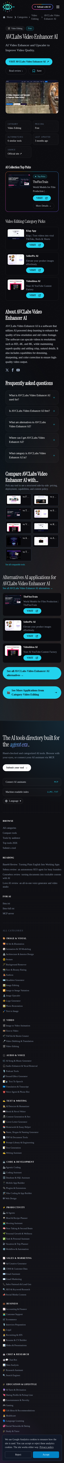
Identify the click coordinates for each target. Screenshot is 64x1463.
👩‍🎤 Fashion (8, 975)
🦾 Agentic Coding (12, 1167)
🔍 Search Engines (11, 1375)
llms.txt (6, 903)
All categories (9, 828)
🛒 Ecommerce (10, 1319)
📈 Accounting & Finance (15, 1309)
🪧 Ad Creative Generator (14, 1263)
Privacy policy (46, 1447)
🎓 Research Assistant (13, 1370)
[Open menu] (57, 6)
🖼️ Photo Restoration (13, 1006)
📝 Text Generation (12, 1147)
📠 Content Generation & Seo (16, 1116)
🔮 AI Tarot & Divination (14, 1390)
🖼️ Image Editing (11, 985)
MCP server (8, 913)
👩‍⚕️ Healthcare (9, 1415)
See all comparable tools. (15, 564)
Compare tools (10, 833)
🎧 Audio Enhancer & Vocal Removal (20, 1066)
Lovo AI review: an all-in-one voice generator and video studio (30, 885)
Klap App (31, 231)
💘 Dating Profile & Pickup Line (18, 1395)
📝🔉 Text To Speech (13, 1081)
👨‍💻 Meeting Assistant (13, 1223)
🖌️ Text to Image (11, 1011)
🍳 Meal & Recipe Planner (15, 1218)
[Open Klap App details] (16, 234)
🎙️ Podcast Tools (11, 1071)
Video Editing (35, 17)
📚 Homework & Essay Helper (17, 1127)
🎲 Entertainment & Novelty (16, 1400)
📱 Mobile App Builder (14, 1183)
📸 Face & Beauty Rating (14, 969)
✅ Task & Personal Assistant (16, 1238)
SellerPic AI (32, 256)
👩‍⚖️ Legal (7, 1329)
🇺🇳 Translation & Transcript (16, 1086)
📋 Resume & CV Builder (15, 1340)
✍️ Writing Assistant (12, 1153)
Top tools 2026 (10, 843)
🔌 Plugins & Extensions (14, 1188)
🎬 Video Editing (11, 1046)
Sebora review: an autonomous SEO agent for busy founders (32, 869)
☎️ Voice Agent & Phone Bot (16, 1092)
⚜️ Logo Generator (11, 1000)
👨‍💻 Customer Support (13, 1314)
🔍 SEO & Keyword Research (16, 1289)
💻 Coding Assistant (12, 1172)
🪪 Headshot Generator (13, 980)
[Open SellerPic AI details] (16, 259)
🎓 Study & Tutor (11, 1431)
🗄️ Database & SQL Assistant (16, 1177)
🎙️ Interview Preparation (14, 1324)
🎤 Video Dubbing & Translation (18, 1041)
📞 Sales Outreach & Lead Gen (17, 1284)
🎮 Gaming (8, 1405)
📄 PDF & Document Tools (15, 1137)
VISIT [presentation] (39, 198)
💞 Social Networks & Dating (16, 1426)
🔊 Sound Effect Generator (15, 1076)
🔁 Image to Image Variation (16, 990)
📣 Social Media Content (14, 1294)
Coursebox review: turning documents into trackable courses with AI (32, 876)
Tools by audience (11, 838)
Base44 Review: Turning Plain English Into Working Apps (31, 864)
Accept (46, 1454)
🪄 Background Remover (14, 964)
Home (10, 17)
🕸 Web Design (10, 1198)
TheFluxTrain (40, 182)
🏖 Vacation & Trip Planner (15, 1244)
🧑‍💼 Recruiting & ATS (12, 1335)
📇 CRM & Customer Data (15, 1268)
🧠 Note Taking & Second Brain (18, 1228)
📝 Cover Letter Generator (15, 1122)
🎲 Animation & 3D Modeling (17, 949)
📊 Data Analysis (11, 1365)
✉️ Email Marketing (12, 1279)
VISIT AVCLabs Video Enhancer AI (29, 61)
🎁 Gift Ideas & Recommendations (19, 1410)
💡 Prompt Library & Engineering (18, 1142)
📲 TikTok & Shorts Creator (16, 1036)
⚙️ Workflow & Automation (16, 1249)
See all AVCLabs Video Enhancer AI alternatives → (28, 673)
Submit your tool (17, 767)
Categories (22, 17)
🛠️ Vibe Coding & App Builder (17, 1193)
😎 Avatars (8, 959)
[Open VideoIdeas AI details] (16, 285)
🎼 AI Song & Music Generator (17, 1060)
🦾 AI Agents (9, 1213)
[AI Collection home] (8, 7)
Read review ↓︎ (16, 70)
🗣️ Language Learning (13, 1421)
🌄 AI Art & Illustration (13, 944)
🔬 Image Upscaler (11, 995)
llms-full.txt (8, 908)
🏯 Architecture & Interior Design (18, 954)
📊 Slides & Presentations (15, 1345)
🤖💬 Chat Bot (10, 1359)
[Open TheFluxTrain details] (19, 181)
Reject (18, 1454)
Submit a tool (9, 848)
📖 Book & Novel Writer (14, 1111)
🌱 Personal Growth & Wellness (17, 1233)
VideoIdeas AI (33, 281)
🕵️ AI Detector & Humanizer (16, 1106)
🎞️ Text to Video (10, 1030)
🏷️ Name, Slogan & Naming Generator (20, 1132)
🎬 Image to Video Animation (16, 1025)
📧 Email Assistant (11, 1274)
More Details (43, 206)
